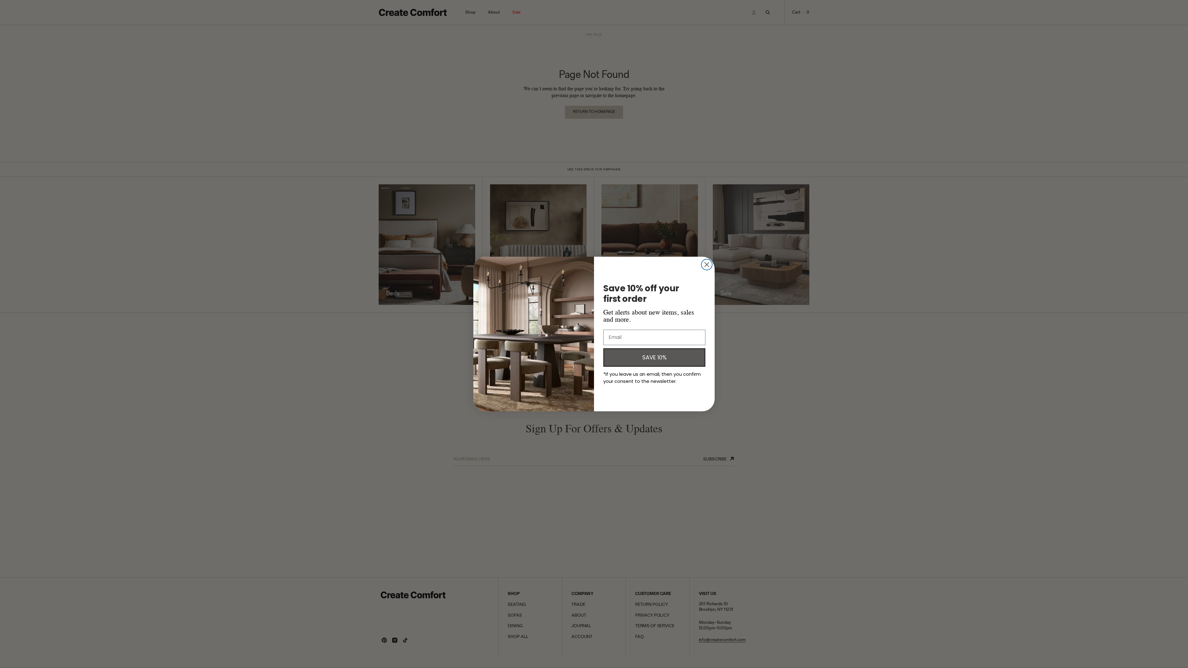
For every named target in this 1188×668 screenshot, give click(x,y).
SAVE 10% (654, 357)
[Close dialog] (706, 264)
